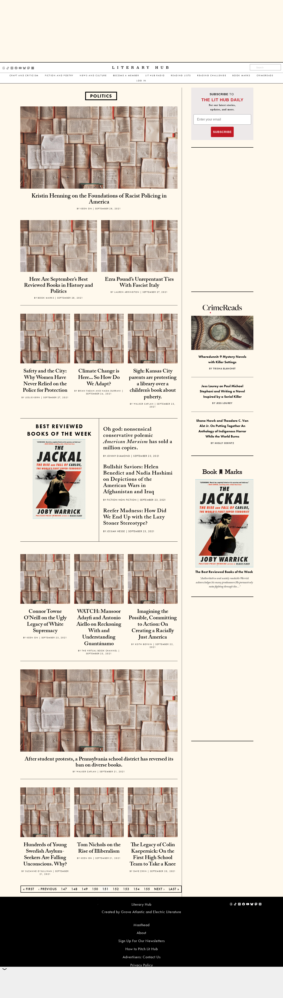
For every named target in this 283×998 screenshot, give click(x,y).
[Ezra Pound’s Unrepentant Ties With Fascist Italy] (139, 258)
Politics (101, 96)
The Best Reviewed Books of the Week (224, 572)
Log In (141, 80)
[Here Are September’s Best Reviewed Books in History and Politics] (58, 258)
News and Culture (93, 75)
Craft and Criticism (24, 75)
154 (136, 889)
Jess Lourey (224, 403)
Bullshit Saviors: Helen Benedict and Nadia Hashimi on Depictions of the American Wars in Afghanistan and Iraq (138, 480)
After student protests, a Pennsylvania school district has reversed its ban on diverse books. (99, 762)
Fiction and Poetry (59, 75)
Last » (174, 889)
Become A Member (126, 75)
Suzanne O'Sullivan (38, 871)
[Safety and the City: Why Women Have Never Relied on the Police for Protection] (45, 338)
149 (85, 889)
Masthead (141, 924)
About (141, 932)
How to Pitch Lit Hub (141, 948)
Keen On (86, 208)
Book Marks (241, 75)
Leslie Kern (32, 397)
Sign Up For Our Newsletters (141, 940)
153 (126, 889)
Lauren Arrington (126, 292)
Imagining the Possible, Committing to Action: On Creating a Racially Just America (153, 624)
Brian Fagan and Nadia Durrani (99, 390)
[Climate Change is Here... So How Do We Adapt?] (99, 338)
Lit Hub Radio (155, 75)
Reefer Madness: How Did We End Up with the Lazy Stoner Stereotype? (135, 517)
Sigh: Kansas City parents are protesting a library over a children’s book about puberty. (153, 384)
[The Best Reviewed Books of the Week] (224, 524)
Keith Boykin (143, 644)
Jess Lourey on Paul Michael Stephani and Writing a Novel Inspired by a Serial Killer (222, 391)
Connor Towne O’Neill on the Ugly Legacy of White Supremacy (45, 621)
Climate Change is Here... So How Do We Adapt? (99, 378)
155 (147, 889)
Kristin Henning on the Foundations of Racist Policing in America (99, 200)
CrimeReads (265, 75)
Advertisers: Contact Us (142, 957)
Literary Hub (141, 68)
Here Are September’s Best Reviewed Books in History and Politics (58, 285)
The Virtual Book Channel (99, 650)
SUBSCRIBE (222, 132)
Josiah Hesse (116, 531)
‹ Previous (47, 889)
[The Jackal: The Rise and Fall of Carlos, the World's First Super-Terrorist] (59, 479)
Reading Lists (181, 75)
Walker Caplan (144, 404)
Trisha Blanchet (224, 368)
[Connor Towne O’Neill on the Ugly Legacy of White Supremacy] (45, 578)
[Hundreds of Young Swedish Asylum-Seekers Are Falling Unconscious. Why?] (45, 811)
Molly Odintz (224, 443)
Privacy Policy (141, 965)
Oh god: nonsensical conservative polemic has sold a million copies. (137, 439)
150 (95, 889)
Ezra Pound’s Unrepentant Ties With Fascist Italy (139, 282)
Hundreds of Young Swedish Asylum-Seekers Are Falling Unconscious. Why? (45, 855)
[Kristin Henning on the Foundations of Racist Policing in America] (99, 147)
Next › (159, 889)
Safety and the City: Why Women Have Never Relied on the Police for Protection (45, 381)
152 (116, 889)
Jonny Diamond (118, 456)
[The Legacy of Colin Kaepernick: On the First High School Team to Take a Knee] (153, 811)
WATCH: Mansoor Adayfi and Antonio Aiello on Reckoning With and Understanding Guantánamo (98, 628)
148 (74, 889)
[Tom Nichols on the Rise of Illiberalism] (99, 811)
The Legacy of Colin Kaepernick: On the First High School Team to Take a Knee (153, 855)
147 (64, 889)
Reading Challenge (211, 75)
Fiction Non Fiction (122, 499)
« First (28, 889)
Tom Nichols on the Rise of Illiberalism (99, 848)
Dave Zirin (140, 871)
